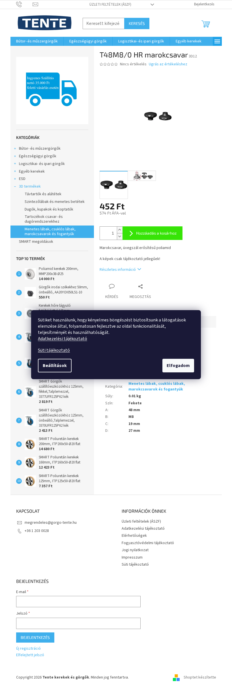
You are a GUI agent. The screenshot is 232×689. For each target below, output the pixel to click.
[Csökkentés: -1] (120, 236)
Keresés (137, 23)
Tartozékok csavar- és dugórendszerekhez (44, 219)
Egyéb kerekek (32, 171)
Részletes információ (118, 269)
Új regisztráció (28, 648)
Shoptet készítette (200, 677)
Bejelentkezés (35, 637)
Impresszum (132, 557)
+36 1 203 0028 (37, 531)
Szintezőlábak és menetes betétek (55, 202)
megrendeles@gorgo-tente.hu (51, 522)
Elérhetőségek (134, 535)
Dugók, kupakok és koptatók (49, 209)
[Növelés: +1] (120, 230)
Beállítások (55, 365)
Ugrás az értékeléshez (168, 64)
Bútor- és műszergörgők (40, 148)
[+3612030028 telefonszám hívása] (24, 4)
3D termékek (30, 186)
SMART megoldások (36, 241)
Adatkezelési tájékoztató (62, 339)
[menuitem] (36, 41)
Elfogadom (178, 365)
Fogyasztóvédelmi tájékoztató (148, 543)
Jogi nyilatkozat (135, 550)
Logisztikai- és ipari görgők (42, 164)
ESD (22, 179)
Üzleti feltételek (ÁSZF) (110, 4)
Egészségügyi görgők (37, 156)
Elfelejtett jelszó (30, 655)
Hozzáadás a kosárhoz (156, 233)
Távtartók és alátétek (43, 194)
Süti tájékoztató (54, 350)
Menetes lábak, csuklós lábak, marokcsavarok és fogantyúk (50, 231)
